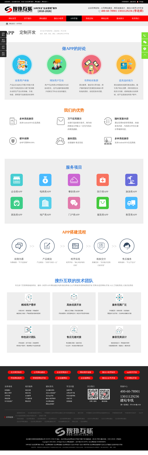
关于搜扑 (27, 18)
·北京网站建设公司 (50, 421)
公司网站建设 (106, 8)
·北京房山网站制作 (36, 421)
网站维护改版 (85, 372)
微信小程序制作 (108, 372)
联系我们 (135, 18)
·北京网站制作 (41, 418)
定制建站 (3, 34)
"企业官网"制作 (29, 2)
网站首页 (12, 18)
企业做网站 (85, 378)
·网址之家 (75, 421)
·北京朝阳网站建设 (65, 418)
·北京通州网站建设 (120, 418)
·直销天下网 (42, 416)
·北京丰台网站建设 (93, 418)
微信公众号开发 (108, 378)
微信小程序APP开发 (135, 8)
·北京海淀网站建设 (79, 418)
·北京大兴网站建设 (107, 418)
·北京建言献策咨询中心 (34, 413)
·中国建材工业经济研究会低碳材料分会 (98, 413)
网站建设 (37, 2)
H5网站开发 (132, 378)
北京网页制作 (16, 372)
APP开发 (74, 18)
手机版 (141, 2)
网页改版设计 (119, 8)
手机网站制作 (16, 378)
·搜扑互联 (80, 413)
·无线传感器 (20, 418)
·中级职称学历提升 (130, 413)
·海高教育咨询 (20, 413)
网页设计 (44, 2)
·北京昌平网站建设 (22, 421)
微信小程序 (58, 18)
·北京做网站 (84, 421)
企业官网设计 (62, 372)
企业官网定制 (93, 8)
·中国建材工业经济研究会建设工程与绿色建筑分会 (59, 413)
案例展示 (120, 18)
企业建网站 (62, 378)
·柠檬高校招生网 (117, 413)
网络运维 (105, 18)
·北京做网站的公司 (63, 421)
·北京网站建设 (30, 418)
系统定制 (89, 18)
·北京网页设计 (52, 418)
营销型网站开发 (39, 378)
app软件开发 (132, 372)
